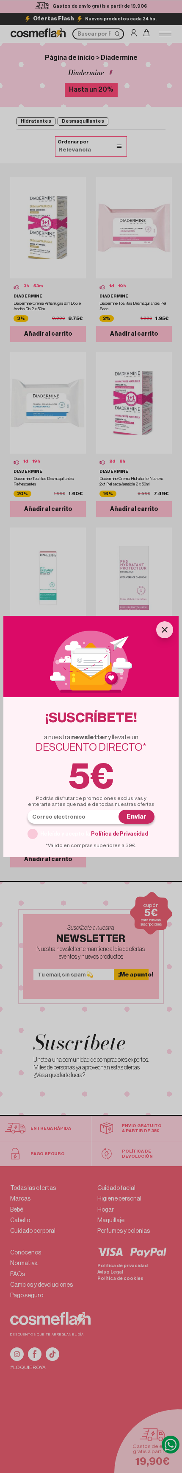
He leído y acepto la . (94, 833)
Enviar (136, 817)
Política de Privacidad (119, 833)
